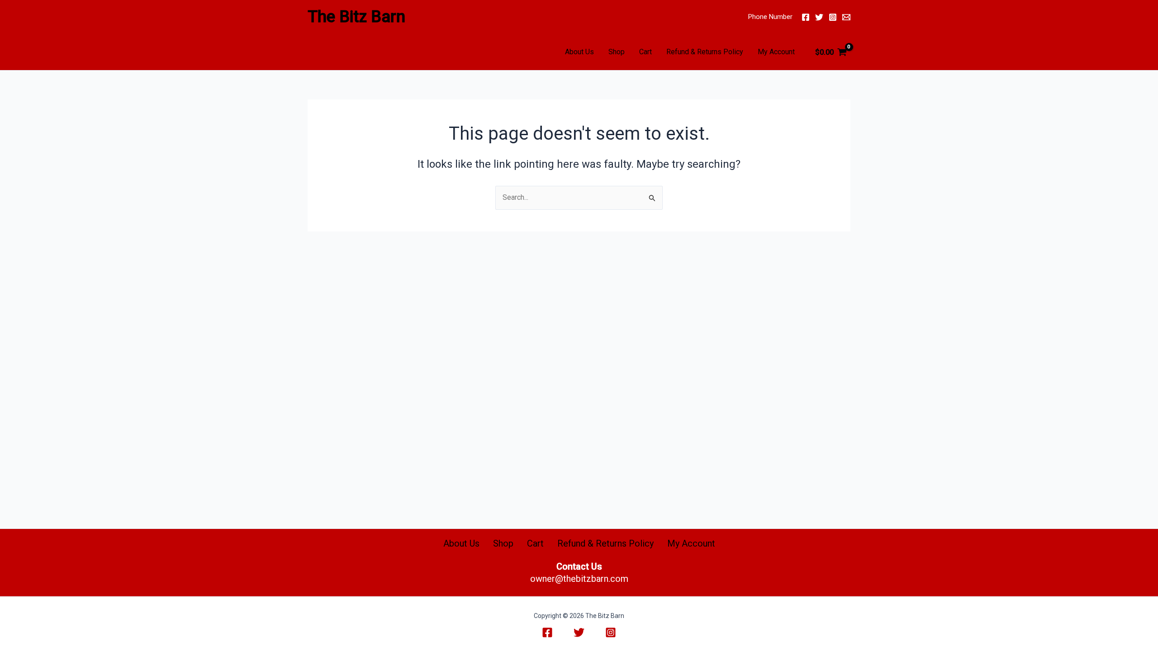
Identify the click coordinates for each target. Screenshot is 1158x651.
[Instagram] (833, 17)
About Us (579, 51)
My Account (776, 51)
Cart (645, 51)
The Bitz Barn (356, 16)
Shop (616, 51)
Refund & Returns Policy (704, 51)
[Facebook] (806, 17)
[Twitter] (819, 17)
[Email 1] (846, 17)
